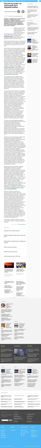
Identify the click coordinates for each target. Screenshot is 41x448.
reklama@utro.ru (33, 436)
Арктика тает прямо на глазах (10, 251)
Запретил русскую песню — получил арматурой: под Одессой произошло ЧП (6, 399)
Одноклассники (26, 432)
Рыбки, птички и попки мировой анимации (15, 16)
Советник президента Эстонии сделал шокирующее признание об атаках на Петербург (6, 396)
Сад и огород (3, 435)
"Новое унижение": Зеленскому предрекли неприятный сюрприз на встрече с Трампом (34, 404)
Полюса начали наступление (10, 247)
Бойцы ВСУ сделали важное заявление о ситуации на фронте (6, 404)
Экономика (3, 433)
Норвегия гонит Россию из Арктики (12, 230)
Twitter (24, 433)
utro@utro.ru (32, 433)
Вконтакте (25, 430)
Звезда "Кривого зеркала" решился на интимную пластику (8, 286)
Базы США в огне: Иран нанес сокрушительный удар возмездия (19, 406)
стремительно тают (8, 36)
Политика (2, 432)
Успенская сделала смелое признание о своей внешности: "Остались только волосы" (20, 288)
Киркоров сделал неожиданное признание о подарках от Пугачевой (8, 291)
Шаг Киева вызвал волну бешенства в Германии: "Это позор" (6, 401)
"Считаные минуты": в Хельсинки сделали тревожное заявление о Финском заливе (7, 406)
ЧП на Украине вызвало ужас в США (19, 395)
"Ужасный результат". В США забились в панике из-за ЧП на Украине (33, 399)
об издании (13, 430)
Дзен (24, 435)
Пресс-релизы (3, 437)
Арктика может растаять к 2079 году (12, 256)
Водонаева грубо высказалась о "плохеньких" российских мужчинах (20, 294)
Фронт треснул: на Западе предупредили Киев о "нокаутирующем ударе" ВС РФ (21, 283)
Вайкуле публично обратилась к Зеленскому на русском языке (34, 401)
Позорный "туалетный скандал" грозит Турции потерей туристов (19, 404)
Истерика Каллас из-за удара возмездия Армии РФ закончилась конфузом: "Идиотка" (33, 396)
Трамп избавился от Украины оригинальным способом (18, 399)
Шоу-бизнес (3, 430)
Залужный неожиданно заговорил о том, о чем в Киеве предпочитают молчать (20, 401)
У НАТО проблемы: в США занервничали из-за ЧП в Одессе (9, 282)
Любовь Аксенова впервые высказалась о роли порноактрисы (33, 406)
